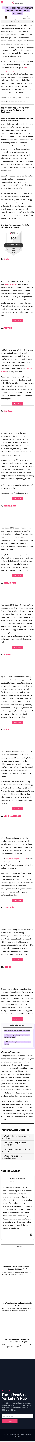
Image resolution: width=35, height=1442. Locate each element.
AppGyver (8, 411)
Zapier (8, 966)
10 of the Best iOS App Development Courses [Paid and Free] (17, 1268)
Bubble (7, 654)
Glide (6, 729)
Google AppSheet (12, 815)
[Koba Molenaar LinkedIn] (30, 1234)
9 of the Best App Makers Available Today (17, 1304)
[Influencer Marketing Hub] (17, 2)
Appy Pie (8, 327)
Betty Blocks (10, 582)
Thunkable (9, 907)
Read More (17, 320)
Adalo (6, 259)
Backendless (10, 505)
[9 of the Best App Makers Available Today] (17, 1293)
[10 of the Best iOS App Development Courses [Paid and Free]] (17, 1257)
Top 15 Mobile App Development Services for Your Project (17, 1340)
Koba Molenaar (13, 17)
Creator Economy (26, 18)
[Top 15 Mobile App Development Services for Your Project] (17, 1329)
